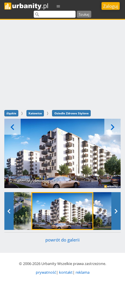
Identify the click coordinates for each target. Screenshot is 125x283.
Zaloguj (110, 6)
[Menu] (58, 6)
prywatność (46, 272)
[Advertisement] (62, 64)
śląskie (11, 113)
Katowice (35, 113)
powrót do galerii (62, 240)
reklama (83, 272)
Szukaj (84, 14)
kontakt (66, 272)
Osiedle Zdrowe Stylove (71, 113)
